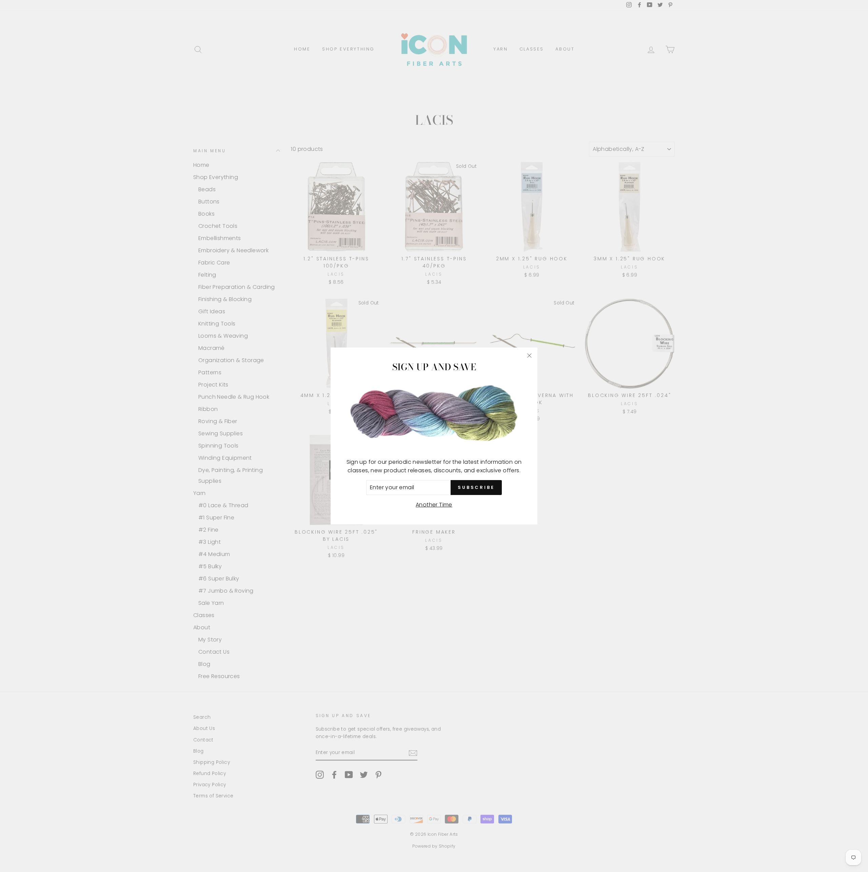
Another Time (434, 505)
